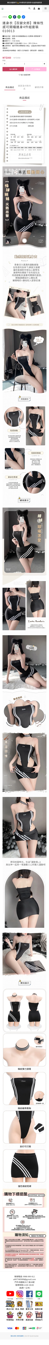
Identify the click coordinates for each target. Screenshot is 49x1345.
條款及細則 (20, 1336)
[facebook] (14, 17)
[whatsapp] (19, 17)
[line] (10, 17)
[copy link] (23, 17)
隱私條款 (13, 1336)
